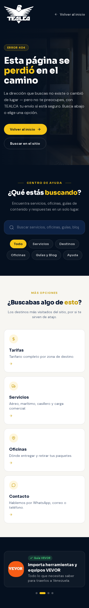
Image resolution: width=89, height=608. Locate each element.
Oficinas (18, 255)
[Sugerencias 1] (37, 593)
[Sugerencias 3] (48, 593)
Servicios (41, 244)
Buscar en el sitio (25, 143)
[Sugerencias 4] (52, 593)
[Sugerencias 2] (42, 593)
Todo (18, 244)
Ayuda (72, 255)
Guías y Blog (46, 255)
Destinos (67, 244)
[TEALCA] (19, 14)
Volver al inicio (72, 14)
